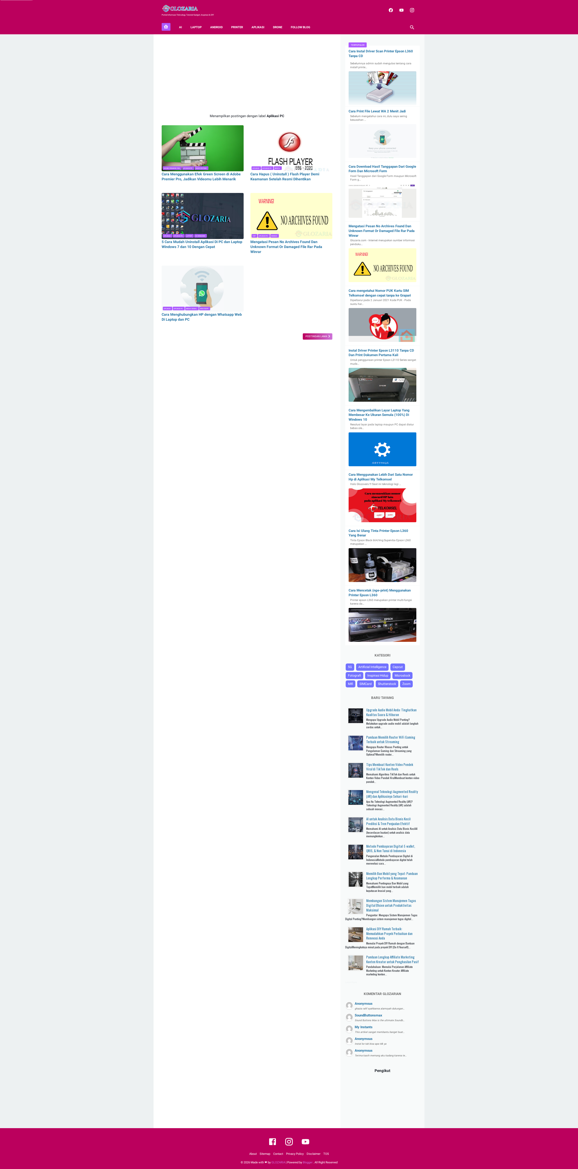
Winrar (274, 236)
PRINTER (237, 27)
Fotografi (354, 675)
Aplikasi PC (187, 168)
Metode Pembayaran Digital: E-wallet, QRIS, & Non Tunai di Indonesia (390, 848)
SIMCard (365, 684)
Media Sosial (191, 309)
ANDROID (216, 27)
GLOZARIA (278, 1162)
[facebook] (390, 10)
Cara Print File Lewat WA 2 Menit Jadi (377, 111)
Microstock (402, 675)
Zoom (406, 684)
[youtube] (401, 10)
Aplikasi (255, 168)
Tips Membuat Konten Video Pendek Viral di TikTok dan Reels (389, 767)
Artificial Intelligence (372, 667)
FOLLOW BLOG (300, 27)
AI (180, 27)
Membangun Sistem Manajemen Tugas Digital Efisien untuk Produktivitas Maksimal (391, 905)
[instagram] (411, 10)
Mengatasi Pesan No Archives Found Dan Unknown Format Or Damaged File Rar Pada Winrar (286, 247)
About (253, 1153)
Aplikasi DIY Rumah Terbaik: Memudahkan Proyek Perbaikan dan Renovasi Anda (389, 933)
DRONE (277, 27)
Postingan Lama (316, 336)
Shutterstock (387, 684)
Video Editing (201, 168)
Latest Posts (351, 982)
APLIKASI (258, 27)
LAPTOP (196, 27)
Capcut (398, 667)
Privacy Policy (295, 1153)
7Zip (254, 236)
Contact (278, 1153)
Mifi (350, 684)
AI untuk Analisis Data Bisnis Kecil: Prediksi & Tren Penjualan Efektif (388, 821)
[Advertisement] (247, 74)
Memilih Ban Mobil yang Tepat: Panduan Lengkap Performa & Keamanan (392, 876)
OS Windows (200, 236)
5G (350, 667)
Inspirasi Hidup (377, 675)
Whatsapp (204, 309)
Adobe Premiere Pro (172, 168)
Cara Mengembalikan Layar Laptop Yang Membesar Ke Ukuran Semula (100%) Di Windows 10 (379, 415)
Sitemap (265, 1153)
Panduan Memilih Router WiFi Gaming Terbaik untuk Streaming (390, 739)
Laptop (189, 236)
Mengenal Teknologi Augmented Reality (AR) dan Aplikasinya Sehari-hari (392, 794)
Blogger (308, 1162)
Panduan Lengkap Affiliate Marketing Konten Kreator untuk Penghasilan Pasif (392, 959)
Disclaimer (313, 1153)
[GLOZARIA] (183, 8)
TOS (326, 1153)
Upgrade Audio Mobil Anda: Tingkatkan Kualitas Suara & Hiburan (391, 712)
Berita (277, 168)
